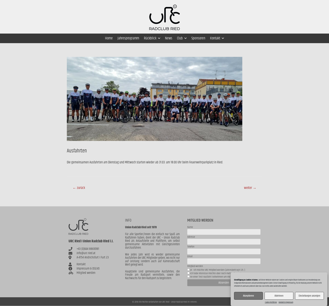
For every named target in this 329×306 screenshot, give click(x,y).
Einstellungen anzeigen (309, 296)
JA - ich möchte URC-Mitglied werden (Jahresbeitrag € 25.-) (217, 270)
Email (189, 256)
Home (109, 38)
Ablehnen (279, 296)
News (168, 38)
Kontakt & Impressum (286, 302)
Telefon (190, 247)
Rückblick (150, 38)
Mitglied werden (195, 266)
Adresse (191, 237)
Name (190, 227)
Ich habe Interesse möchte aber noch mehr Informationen (218, 273)
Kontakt (215, 38)
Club (180, 38)
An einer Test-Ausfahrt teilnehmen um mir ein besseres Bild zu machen (224, 277)
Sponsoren (198, 38)
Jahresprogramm (128, 38)
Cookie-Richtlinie (271, 302)
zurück (79, 188)
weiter (250, 188)
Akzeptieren (248, 296)
